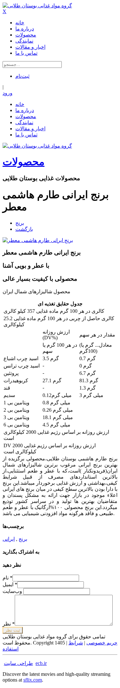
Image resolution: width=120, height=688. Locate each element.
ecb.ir (41, 663)
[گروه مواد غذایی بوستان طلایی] (37, 5)
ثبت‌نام (22, 76)
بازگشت (24, 229)
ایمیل (10, 584)
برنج (19, 223)
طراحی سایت (18, 663)
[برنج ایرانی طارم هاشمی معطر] (38, 240)
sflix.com (32, 680)
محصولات (23, 161)
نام (7, 577)
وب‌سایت (13, 591)
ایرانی (9, 539)
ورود (7, 93)
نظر (9, 624)
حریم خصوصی (101, 642)
